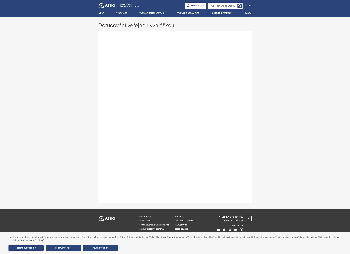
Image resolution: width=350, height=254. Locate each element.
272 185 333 (236, 217)
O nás (101, 13)
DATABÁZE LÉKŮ (197, 6)
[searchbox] (225, 6)
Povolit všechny (101, 248)
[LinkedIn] (236, 229)
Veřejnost (121, 13)
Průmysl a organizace (188, 13)
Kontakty (179, 217)
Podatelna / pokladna (185, 221)
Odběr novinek (181, 229)
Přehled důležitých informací (152, 229)
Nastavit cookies (63, 248)
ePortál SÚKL (145, 221)
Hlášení (248, 13)
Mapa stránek (181, 225)
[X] (241, 229)
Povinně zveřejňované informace (154, 225)
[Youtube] (218, 229)
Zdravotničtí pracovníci (151, 13)
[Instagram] (230, 229)
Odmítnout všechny (26, 248)
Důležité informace (221, 13)
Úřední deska (145, 217)
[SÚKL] (107, 226)
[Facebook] (224, 229)
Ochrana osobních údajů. (32, 240)
